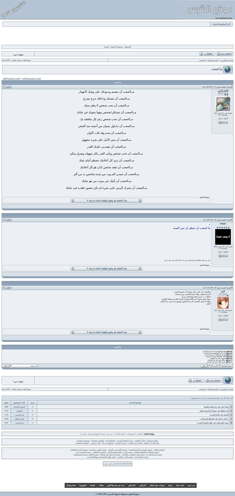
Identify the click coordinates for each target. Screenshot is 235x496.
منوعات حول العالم (157, 485)
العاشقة (19, 411)
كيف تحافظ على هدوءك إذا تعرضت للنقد (214, 411)
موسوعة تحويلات (83, 440)
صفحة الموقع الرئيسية (97, 434)
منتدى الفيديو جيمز (83, 452)
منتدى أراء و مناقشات (78, 450)
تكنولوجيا (82, 485)
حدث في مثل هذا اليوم (116, 485)
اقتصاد (92, 485)
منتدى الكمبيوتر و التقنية (117, 450)
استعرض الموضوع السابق (31, 78)
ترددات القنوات (121, 443)
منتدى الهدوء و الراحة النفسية (140, 450)
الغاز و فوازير (95, 443)
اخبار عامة (180, 485)
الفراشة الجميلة (19, 407)
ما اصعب (202, 60)
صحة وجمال (71, 485)
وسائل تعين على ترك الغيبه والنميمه (216, 407)
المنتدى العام (213, 60)
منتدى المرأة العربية (154, 454)
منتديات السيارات (141, 457)
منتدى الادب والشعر (125, 457)
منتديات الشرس (226, 60)
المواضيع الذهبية (82, 443)
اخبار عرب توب (110, 464)
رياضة (170, 485)
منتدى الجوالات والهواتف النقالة (146, 452)
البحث (106, 47)
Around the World (124, 464)
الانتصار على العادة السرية (219, 415)
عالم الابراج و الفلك (151, 443)
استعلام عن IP (108, 443)
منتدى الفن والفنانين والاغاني (133, 454)
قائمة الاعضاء (119, 434)
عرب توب (191, 485)
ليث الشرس (19, 415)
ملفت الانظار (19, 419)
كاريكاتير (142, 485)
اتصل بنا (83, 434)
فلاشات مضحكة (97, 440)
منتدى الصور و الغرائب (97, 450)
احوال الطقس (139, 440)
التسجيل (127, 47)
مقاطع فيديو (110, 440)
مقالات (101, 485)
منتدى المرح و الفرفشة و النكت (120, 452)
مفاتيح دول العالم (135, 443)
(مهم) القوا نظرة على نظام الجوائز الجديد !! (213, 423)
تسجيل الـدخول (116, 47)
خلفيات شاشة (152, 440)
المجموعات (131, 434)
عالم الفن (132, 485)
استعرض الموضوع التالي (11, 78)
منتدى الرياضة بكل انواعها (110, 454)
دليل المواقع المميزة (125, 440)
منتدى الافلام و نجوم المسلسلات (86, 454)
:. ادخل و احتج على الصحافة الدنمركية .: (214, 419)
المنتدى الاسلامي (99, 452)
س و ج (110, 434)
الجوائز (140, 434)
